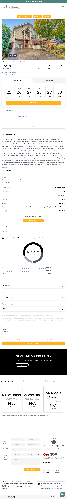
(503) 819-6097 (54, 470)
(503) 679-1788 (56, 472)
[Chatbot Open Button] (62, 494)
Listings (5, 441)
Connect (5, 459)
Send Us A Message (32, 469)
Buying (4, 443)
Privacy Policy (46, 497)
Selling (4, 446)
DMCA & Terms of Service (57, 497)
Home (4, 438)
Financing (5, 448)
